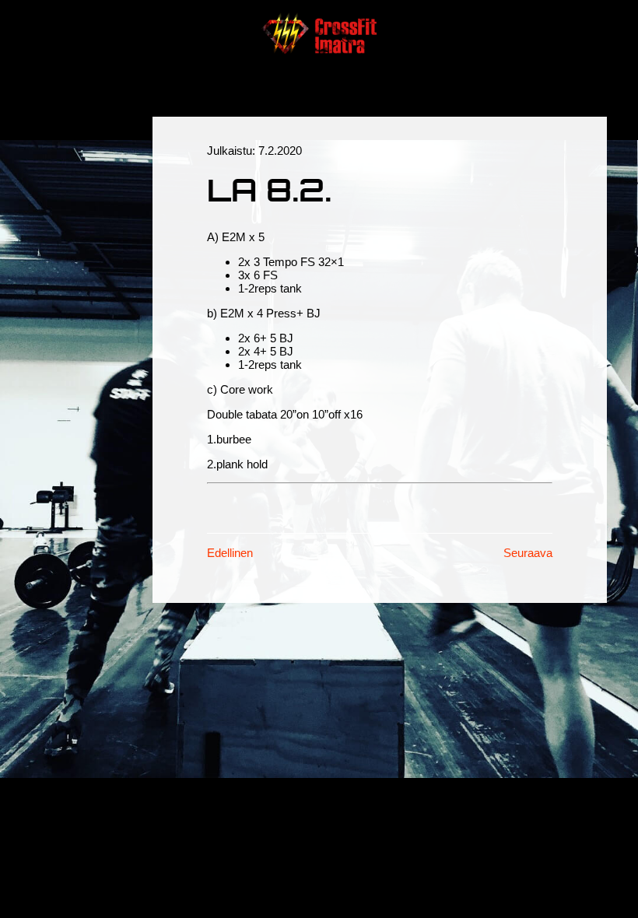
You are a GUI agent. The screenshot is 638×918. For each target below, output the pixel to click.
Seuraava (527, 552)
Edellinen (230, 552)
